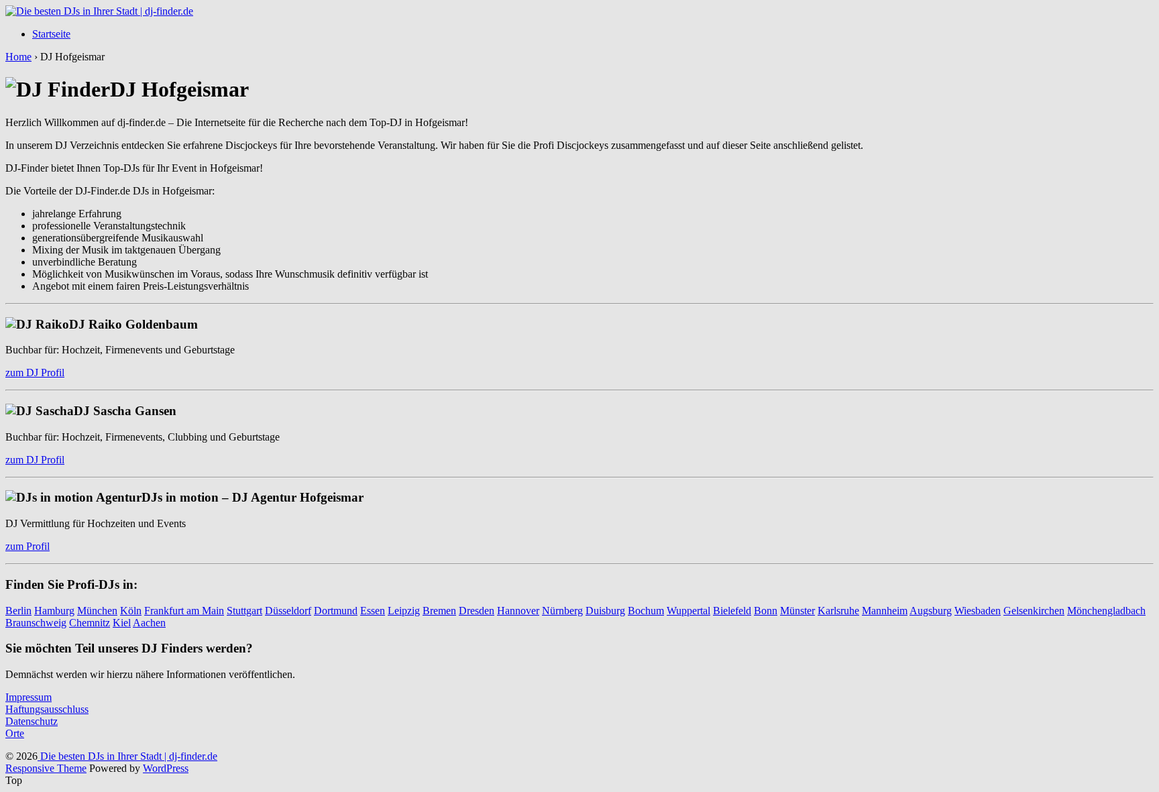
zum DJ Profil (34, 372)
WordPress (165, 768)
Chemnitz (89, 622)
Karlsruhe (838, 610)
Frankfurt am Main (184, 610)
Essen (372, 610)
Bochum (646, 610)
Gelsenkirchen (1033, 610)
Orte (14, 733)
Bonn (765, 610)
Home (18, 56)
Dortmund (335, 610)
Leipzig (404, 610)
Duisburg (605, 610)
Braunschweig (35, 622)
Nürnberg (562, 610)
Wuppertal (688, 610)
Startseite (51, 34)
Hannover (518, 610)
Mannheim (884, 610)
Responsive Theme (46, 768)
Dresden (476, 610)
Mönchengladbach (1106, 610)
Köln (131, 610)
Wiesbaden (977, 610)
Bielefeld (732, 610)
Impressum (28, 697)
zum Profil (27, 546)
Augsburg (930, 610)
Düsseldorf (288, 610)
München (97, 610)
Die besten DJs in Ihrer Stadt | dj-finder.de (127, 756)
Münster (797, 610)
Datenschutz (31, 721)
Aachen (149, 622)
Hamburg (54, 610)
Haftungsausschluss (47, 709)
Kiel (122, 622)
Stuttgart (244, 610)
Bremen (439, 610)
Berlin (18, 610)
